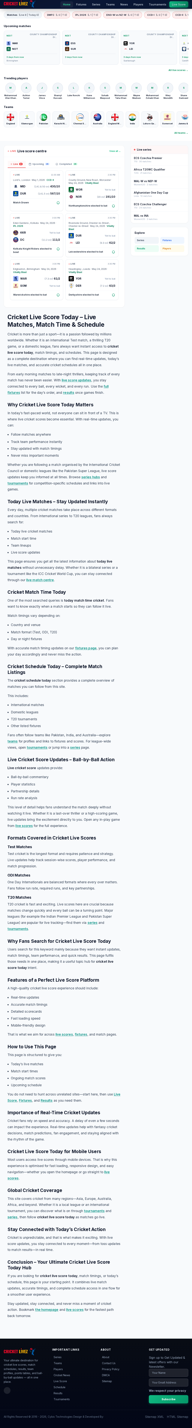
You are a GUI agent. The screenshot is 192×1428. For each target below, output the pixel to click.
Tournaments (62, 1399)
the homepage (46, 1310)
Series (140, 240)
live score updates (76, 380)
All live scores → (178, 70)
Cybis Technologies (60, 1416)
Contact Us (109, 1363)
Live (17, 164)
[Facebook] (7, 1390)
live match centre (40, 580)
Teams (58, 1363)
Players (167, 248)
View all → (115, 151)
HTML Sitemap (177, 1417)
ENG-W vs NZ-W (122, 14)
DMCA (106, 1375)
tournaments (18, 483)
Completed (67, 164)
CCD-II (50, 180)
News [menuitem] (124, 4)
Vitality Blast (92, 183)
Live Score (60, 1381)
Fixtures (25, 1100)
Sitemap (107, 1381)
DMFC (57, 14)
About (105, 1357)
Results (47, 1100)
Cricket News (62, 1375)
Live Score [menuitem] (179, 4)
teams (13, 741)
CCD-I (157, 14)
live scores (24, 826)
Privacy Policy (110, 1369)
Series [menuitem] (96, 4)
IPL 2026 (86, 14)
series (75, 747)
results (68, 393)
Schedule (59, 1387)
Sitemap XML (154, 1417)
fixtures (81, 1034)
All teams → (181, 132)
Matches (23, 14)
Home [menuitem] (66, 4)
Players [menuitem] (138, 4)
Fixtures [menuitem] (81, 4)
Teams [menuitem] (110, 4)
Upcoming (40, 164)
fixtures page (86, 648)
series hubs (90, 477)
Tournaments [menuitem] (157, 4)
